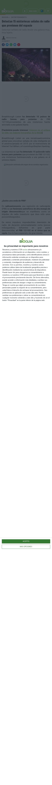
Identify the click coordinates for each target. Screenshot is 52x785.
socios (25, 249)
